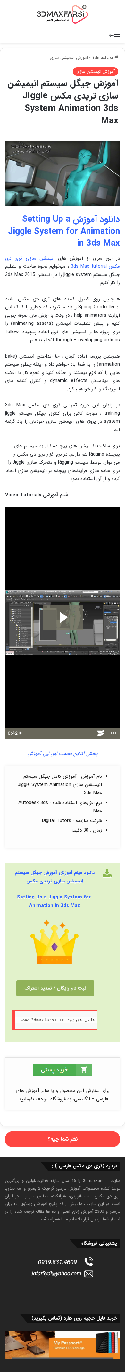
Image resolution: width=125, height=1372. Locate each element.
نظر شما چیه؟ (63, 1139)
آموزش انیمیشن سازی (69, 57)
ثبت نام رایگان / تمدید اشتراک (55, 988)
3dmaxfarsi (103, 57)
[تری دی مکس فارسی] (62, 14)
